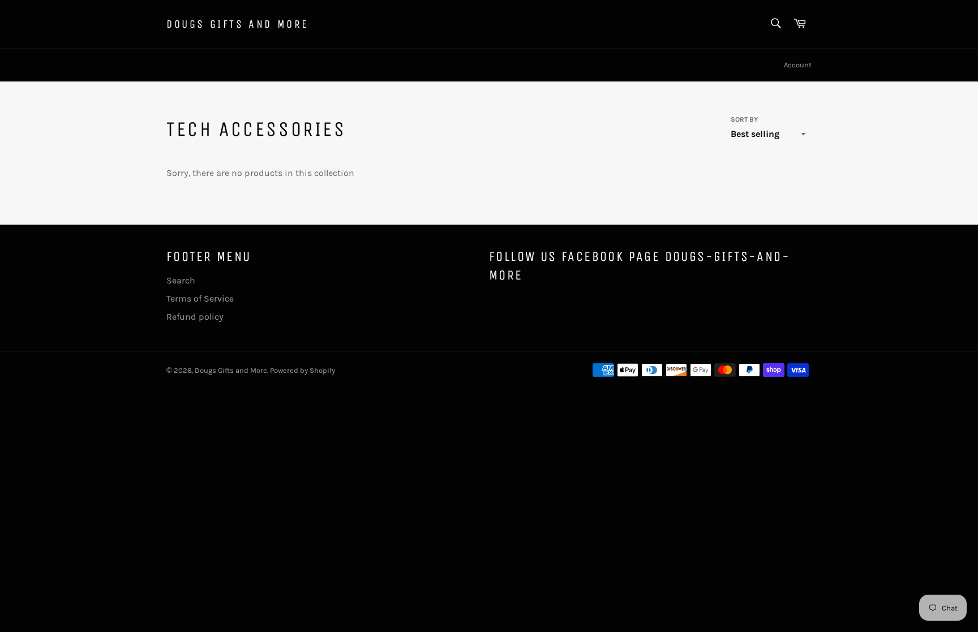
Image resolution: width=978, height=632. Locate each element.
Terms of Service (200, 298)
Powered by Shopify (302, 370)
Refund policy (195, 316)
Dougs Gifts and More (237, 24)
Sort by (744, 119)
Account (798, 65)
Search (180, 280)
